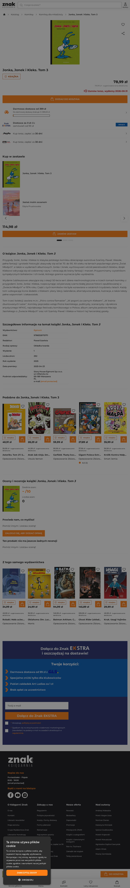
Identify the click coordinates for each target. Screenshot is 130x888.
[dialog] (27, 860)
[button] (27, 880)
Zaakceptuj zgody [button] (27, 872)
